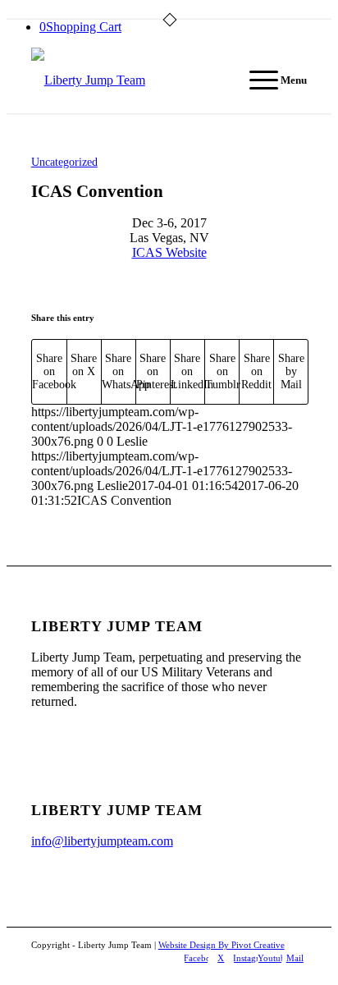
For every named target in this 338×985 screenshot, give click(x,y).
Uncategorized (64, 161)
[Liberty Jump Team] (141, 80)
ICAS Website (169, 252)
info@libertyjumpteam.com (102, 841)
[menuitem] (270, 80)
